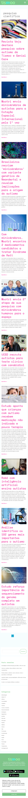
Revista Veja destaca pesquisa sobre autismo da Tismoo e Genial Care (13, 50)
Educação (3, 720)
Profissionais (4, 733)
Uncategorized (4, 748)
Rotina (2, 735)
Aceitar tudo (14, 794)
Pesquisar (23, 651)
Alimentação (4, 695)
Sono (2, 739)
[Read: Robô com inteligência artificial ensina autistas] (14, 466)
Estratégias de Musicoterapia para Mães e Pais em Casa (13, 665)
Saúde (2, 737)
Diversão (3, 718)
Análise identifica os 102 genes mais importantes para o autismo (12, 534)
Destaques (3, 712)
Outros (2, 726)
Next (14, 638)
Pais (2, 729)
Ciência (2, 699)
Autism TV (3, 697)
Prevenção (3, 731)
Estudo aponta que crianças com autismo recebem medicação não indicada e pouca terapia (12, 416)
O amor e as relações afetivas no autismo (10, 682)
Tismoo (3, 744)
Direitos (3, 716)
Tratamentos (4, 746)
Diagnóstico (3, 714)
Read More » (4, 77)
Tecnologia (3, 741)
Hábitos (3, 724)
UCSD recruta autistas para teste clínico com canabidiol (12, 359)
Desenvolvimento (5, 709)
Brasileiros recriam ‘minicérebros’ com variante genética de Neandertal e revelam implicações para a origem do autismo (12, 177)
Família (2, 722)
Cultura (3, 705)
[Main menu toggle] (25, 2)
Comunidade (4, 701)
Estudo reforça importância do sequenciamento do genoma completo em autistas (12, 595)
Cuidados (3, 703)
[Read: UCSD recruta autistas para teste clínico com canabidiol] (14, 343)
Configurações (14, 791)
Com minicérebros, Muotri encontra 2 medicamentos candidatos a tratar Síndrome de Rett (13, 244)
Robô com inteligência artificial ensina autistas (13, 483)
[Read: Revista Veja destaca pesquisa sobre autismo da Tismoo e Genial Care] (14, 28)
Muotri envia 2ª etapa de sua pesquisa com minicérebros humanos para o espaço (13, 308)
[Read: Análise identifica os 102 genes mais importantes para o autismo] (14, 516)
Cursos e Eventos (5, 707)
